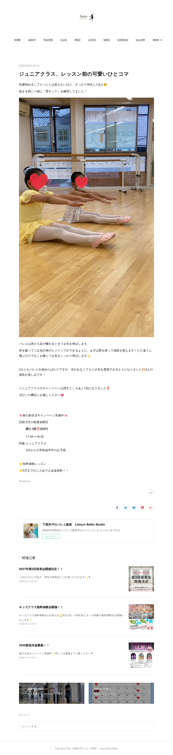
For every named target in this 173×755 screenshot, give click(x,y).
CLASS (64, 40)
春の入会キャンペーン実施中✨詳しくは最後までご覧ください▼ (56, 653)
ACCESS (92, 40)
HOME (17, 40)
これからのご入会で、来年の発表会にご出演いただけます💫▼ (55, 577)
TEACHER (48, 40)
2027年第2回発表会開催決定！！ (41, 569)
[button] (17, 40)
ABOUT (32, 40)
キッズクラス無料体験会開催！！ (41, 607)
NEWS (107, 40)
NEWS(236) (24, 481)
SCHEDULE (122, 40)
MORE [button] (156, 40)
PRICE (78, 40)
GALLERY (140, 40)
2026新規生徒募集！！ (34, 645)
